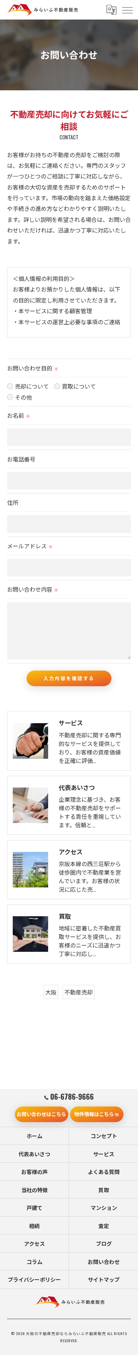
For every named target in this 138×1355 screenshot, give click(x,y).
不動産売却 (78, 992)
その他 (23, 397)
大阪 (51, 992)
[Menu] (127, 9)
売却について (32, 386)
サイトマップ (104, 1279)
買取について (79, 386)
